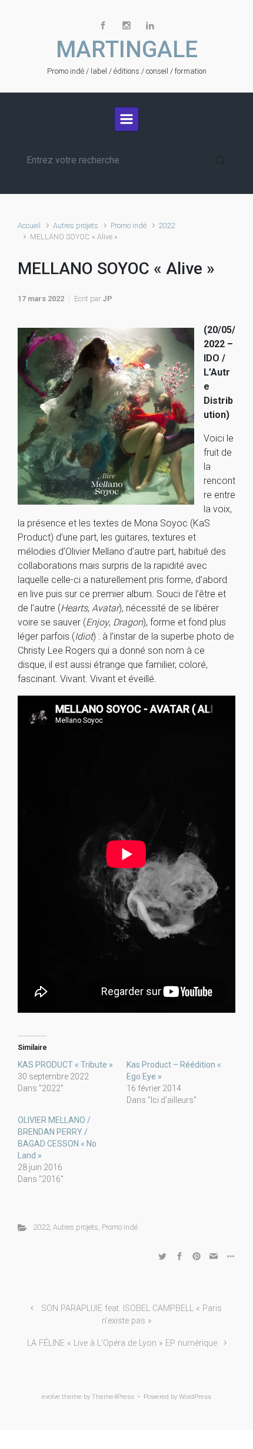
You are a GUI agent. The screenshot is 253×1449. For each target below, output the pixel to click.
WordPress (195, 1397)
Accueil (29, 225)
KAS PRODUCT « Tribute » (65, 1064)
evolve (51, 1397)
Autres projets (75, 225)
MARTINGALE (127, 49)
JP (107, 298)
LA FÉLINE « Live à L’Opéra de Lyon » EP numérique (122, 1343)
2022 (166, 225)
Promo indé (129, 225)
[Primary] (126, 119)
